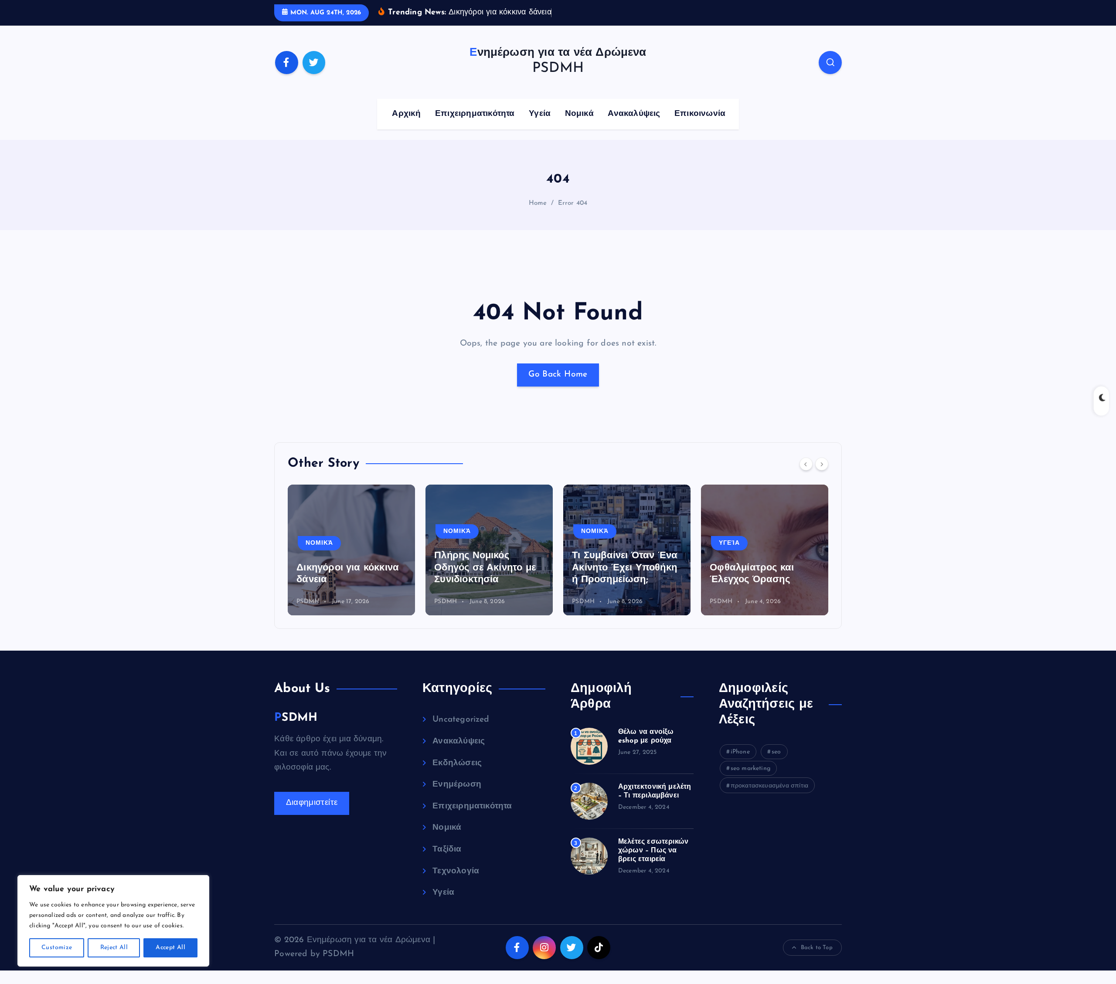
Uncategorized (461, 720)
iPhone (740, 752)
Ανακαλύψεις (634, 114)
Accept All (170, 947)
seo (776, 752)
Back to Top (817, 947)
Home (538, 203)
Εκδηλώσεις (457, 763)
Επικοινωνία (699, 114)
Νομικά (579, 114)
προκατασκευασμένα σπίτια (770, 786)
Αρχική (406, 114)
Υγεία (540, 114)
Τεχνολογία (455, 871)
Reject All (114, 947)
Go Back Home (557, 374)
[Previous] (806, 463)
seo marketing (751, 768)
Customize (56, 947)
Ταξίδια (446, 849)
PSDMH (307, 601)
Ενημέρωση (456, 784)
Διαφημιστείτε (312, 803)
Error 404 (573, 203)
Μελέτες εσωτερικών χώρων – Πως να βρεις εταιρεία (653, 850)
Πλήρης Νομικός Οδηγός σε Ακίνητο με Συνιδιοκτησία (347, 568)
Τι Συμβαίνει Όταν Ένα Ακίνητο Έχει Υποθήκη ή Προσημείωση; (487, 568)
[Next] (821, 463)
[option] (351, 550)
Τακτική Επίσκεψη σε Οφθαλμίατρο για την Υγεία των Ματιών (759, 568)
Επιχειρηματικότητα (474, 114)
